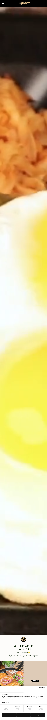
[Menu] (3, 3)
